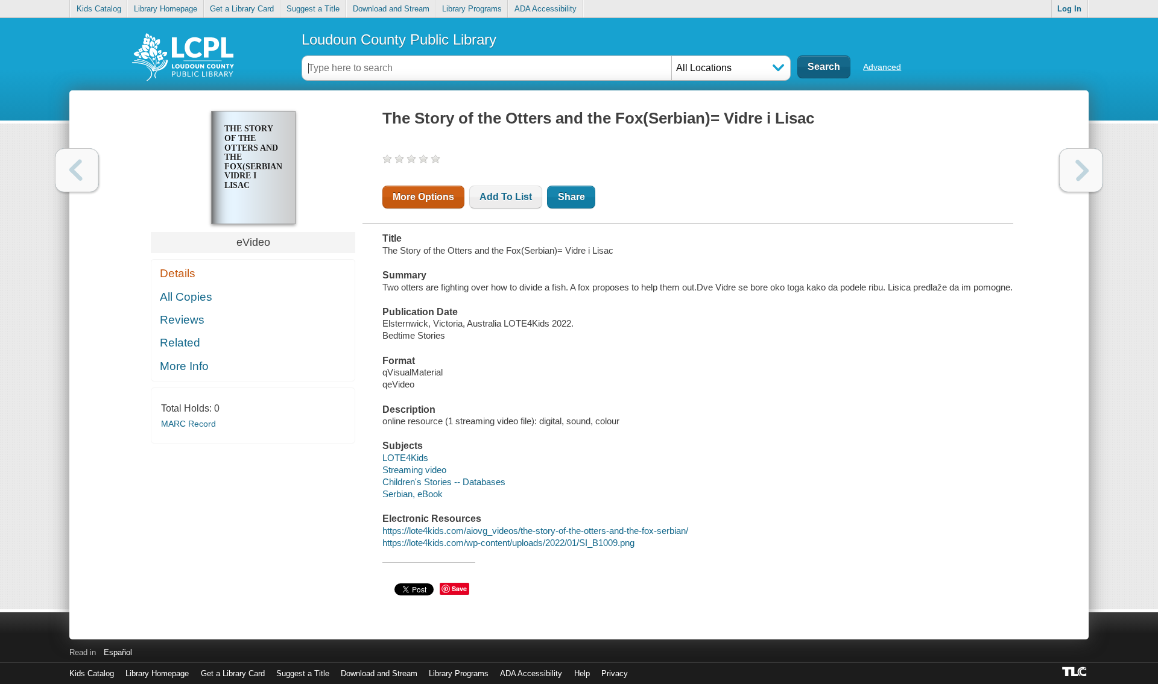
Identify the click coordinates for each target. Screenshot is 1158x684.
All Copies (186, 296)
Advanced (882, 67)
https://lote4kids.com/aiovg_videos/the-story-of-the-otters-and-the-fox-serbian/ (535, 531)
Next (1081, 170)
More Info (184, 366)
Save (459, 588)
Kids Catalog (99, 8)
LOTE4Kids (405, 458)
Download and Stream (391, 8)
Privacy (614, 673)
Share (571, 197)
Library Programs (472, 8)
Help (582, 673)
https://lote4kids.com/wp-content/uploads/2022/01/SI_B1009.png (508, 543)
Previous (77, 170)
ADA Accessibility (545, 8)
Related (180, 342)
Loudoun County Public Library (399, 39)
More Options (423, 197)
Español (118, 652)
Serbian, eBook (412, 494)
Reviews (182, 319)
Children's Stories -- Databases (443, 482)
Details (177, 273)
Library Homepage (165, 8)
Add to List (505, 197)
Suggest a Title (313, 8)
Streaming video (414, 470)
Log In (1069, 8)
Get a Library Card (242, 8)
